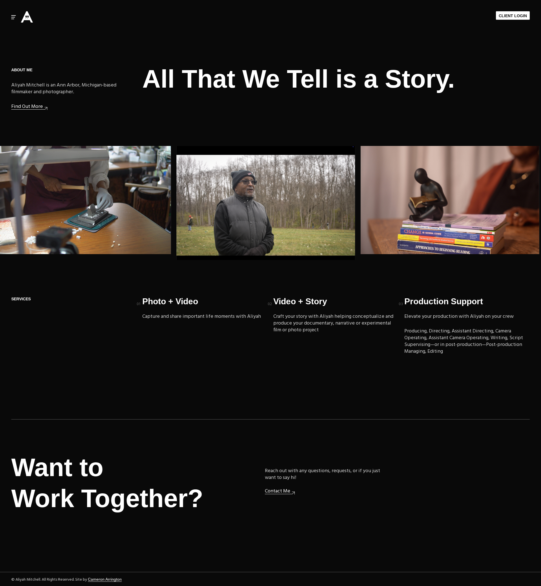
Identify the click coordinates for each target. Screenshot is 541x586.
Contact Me (277, 491)
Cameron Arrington (105, 579)
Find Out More (27, 107)
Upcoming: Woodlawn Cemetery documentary (220, 149)
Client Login (513, 16)
